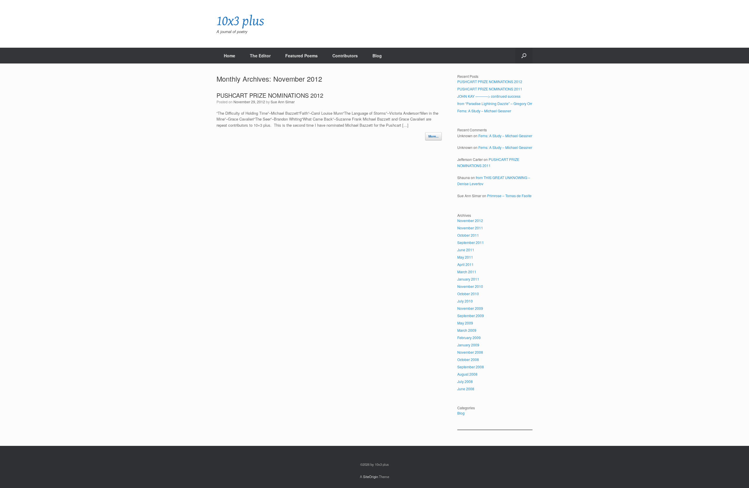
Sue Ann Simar (283, 101)
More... (433, 136)
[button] (523, 55)
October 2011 (468, 235)
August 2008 (467, 374)
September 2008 (470, 366)
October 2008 (468, 359)
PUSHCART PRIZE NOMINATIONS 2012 (270, 95)
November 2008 (470, 352)
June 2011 (465, 249)
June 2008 (465, 388)
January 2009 (468, 344)
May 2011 (465, 257)
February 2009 (469, 337)
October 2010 (468, 293)
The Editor (260, 56)
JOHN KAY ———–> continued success (488, 96)
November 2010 (470, 286)
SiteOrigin (370, 476)
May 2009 (465, 322)
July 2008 (465, 381)
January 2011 (468, 278)
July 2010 (465, 300)
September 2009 (470, 315)
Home (229, 56)
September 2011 (470, 242)
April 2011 (465, 264)
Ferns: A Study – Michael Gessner (484, 110)
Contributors (345, 56)
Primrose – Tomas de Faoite (509, 195)
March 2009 (466, 330)
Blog (377, 56)
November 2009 (470, 308)
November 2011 (470, 227)
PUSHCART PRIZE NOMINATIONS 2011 (489, 88)
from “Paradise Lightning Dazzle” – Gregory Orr (494, 103)
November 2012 (470, 220)
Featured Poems (301, 56)
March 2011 (466, 271)
